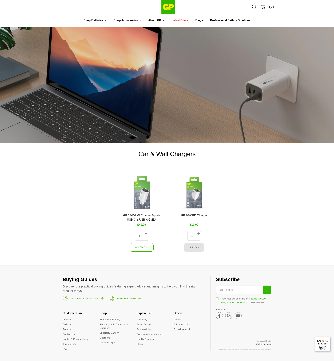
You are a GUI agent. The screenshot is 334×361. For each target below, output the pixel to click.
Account (67, 319)
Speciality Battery (109, 332)
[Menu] (328, 339)
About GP (154, 20)
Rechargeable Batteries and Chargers (115, 326)
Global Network (182, 329)
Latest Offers (180, 20)
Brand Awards (144, 324)
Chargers (105, 337)
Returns (67, 329)
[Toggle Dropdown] (106, 20)
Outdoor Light (107, 342)
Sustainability (144, 329)
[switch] (322, 348)
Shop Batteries (93, 20)
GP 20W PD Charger (194, 215)
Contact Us (69, 334)
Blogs (199, 20)
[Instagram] (228, 315)
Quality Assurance (146, 339)
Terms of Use (70, 344)
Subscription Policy (238, 302)
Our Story (142, 319)
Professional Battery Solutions (230, 20)
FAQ (65, 348)
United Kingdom (263, 344)
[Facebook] (219, 315)
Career (177, 319)
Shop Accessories (126, 20)
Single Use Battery (110, 319)
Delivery (67, 324)
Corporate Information (149, 334)
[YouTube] (238, 315)
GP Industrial (181, 324)
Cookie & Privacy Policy (75, 339)
